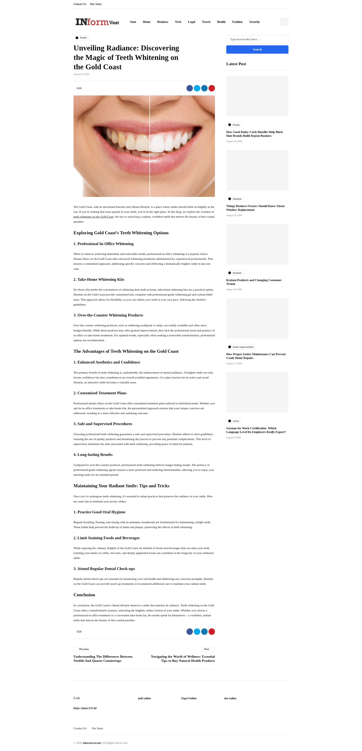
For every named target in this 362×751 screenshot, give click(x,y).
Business (162, 21)
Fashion (237, 21)
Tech (178, 21)
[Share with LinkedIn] (204, 88)
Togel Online (189, 698)
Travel (206, 21)
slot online (230, 698)
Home (146, 21)
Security (254, 21)
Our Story (96, 4)
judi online (144, 698)
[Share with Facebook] (189, 88)
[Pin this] (212, 88)
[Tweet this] (197, 88)
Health (221, 21)
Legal (191, 21)
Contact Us (80, 4)
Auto (133, 21)
